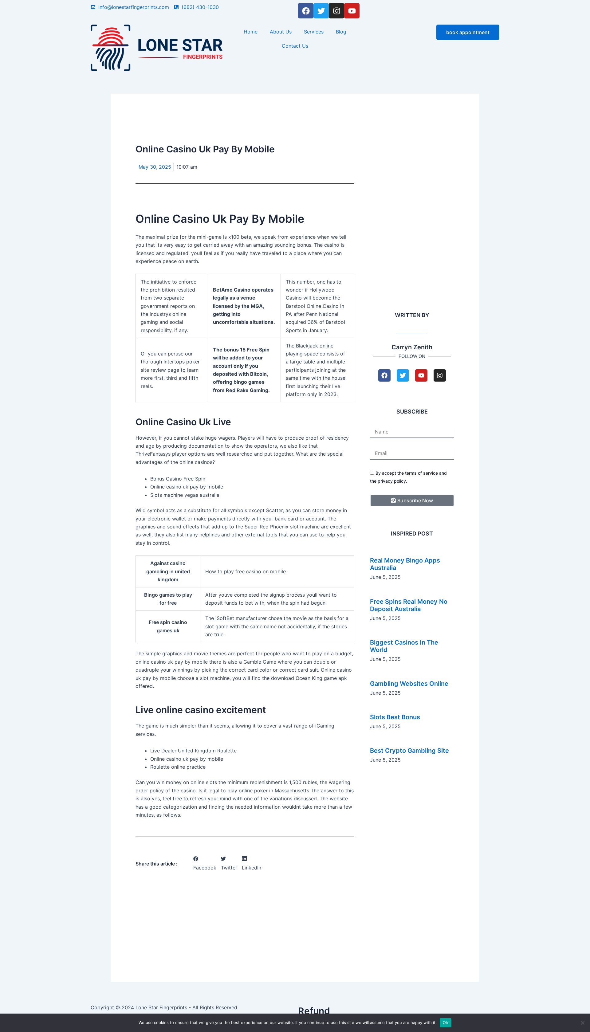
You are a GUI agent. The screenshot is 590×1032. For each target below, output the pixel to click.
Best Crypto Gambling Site (409, 750)
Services (314, 32)
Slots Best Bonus (395, 717)
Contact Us (295, 46)
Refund (314, 1010)
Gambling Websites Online (409, 683)
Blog (341, 32)
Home (251, 32)
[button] (204, 863)
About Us (281, 32)
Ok (445, 1022)
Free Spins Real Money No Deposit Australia (408, 605)
